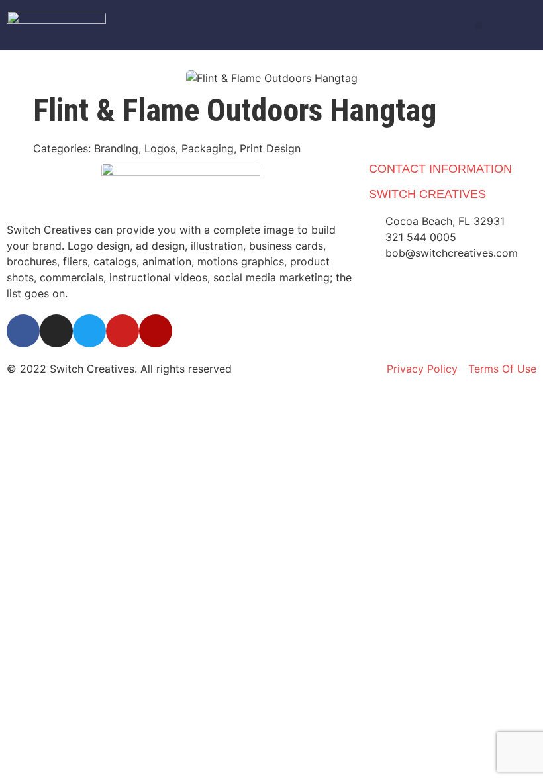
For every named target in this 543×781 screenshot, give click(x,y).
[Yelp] (155, 330)
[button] (478, 25)
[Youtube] (122, 330)
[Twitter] (89, 330)
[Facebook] (23, 330)
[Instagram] (56, 330)
